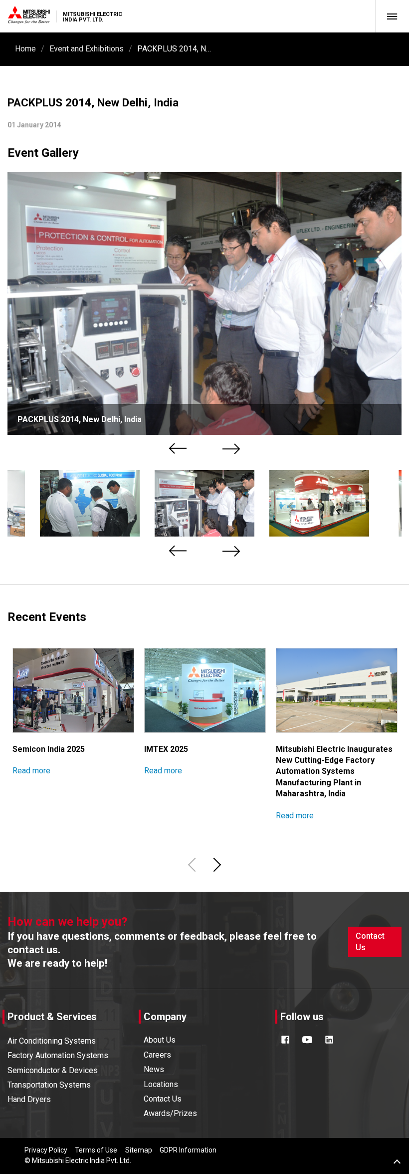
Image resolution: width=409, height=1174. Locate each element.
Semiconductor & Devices (52, 1070)
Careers (157, 1055)
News (154, 1069)
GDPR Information (188, 1150)
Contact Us (370, 941)
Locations (161, 1084)
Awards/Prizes (170, 1113)
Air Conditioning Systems (51, 1041)
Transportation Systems (49, 1085)
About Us (160, 1040)
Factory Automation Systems (57, 1055)
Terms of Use (96, 1150)
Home (25, 48)
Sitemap (138, 1150)
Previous (179, 448)
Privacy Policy (45, 1150)
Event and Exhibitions (86, 48)
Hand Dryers (29, 1099)
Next (231, 448)
